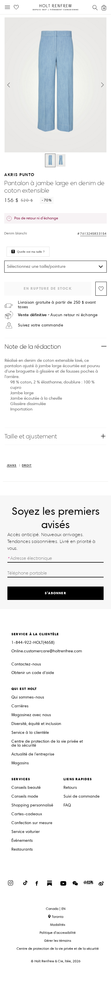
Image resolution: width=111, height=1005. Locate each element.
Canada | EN (55, 908)
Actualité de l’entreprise (32, 754)
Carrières (19, 706)
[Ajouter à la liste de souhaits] (101, 289)
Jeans (12, 465)
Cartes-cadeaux (26, 814)
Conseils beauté (26, 788)
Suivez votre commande (40, 325)
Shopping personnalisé (32, 805)
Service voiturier (25, 832)
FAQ (67, 805)
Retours (70, 788)
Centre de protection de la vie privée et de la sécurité (47, 744)
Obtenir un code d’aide (32, 673)
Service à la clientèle (30, 733)
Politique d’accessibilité (58, 932)
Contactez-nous (26, 664)
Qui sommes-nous (27, 697)
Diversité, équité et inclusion (36, 724)
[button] (8, 84)
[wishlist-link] (16, 7)
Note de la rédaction (33, 346)
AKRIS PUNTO (19, 174)
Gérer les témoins (57, 940)
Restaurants (22, 849)
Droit (27, 465)
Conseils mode (24, 796)
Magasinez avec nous (31, 715)
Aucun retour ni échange (58, 314)
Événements (22, 841)
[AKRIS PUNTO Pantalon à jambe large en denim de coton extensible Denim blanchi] (50, 160)
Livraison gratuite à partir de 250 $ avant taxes (57, 304)
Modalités (57, 924)
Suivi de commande (81, 796)
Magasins (20, 763)
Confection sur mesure (31, 823)
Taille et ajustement (31, 436)
